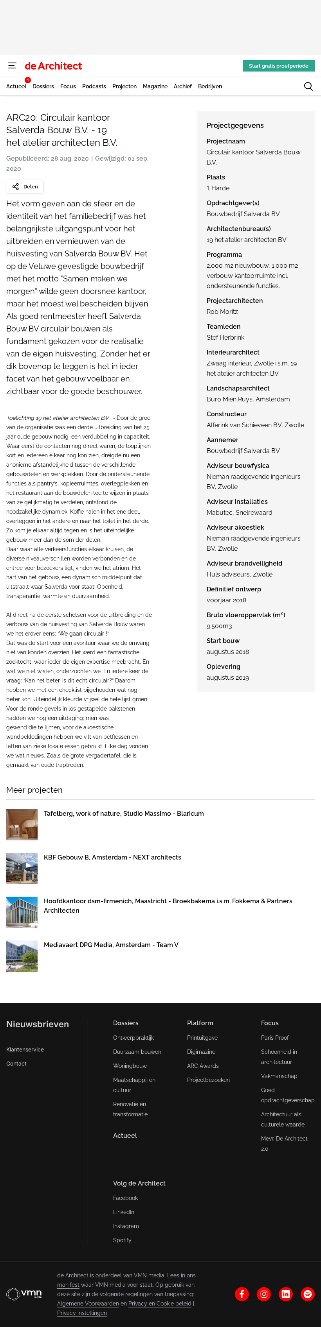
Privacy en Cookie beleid (159, 1303)
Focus (270, 1023)
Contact (16, 1063)
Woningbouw (130, 1066)
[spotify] (308, 1294)
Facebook (125, 1198)
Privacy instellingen (82, 1313)
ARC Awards (203, 1066)
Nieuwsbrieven (37, 1024)
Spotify (122, 1240)
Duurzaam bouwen (137, 1052)
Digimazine (201, 1052)
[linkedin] (286, 1294)
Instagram (126, 1226)
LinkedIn (123, 1212)
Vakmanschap (279, 1076)
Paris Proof (275, 1038)
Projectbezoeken (208, 1080)
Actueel (125, 1135)
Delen (30, 187)
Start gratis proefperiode (278, 66)
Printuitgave (202, 1038)
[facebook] (242, 1294)
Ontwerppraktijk (133, 1038)
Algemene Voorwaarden (88, 1303)
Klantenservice (25, 1049)
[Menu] (12, 65)
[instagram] (264, 1294)
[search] (308, 86)
